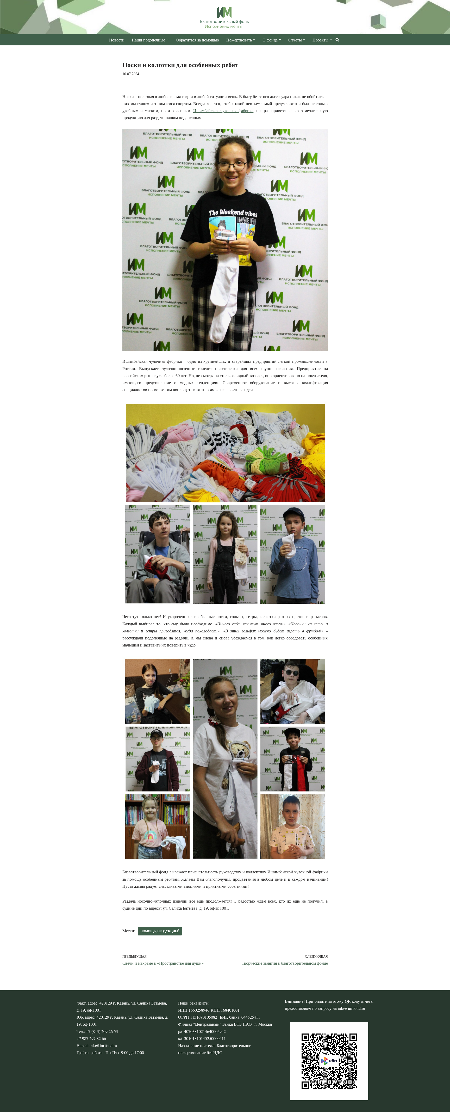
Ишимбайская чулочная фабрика (223, 110)
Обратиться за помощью (197, 40)
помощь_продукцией (159, 931)
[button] (167, 40)
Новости (116, 40)
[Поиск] (337, 40)
